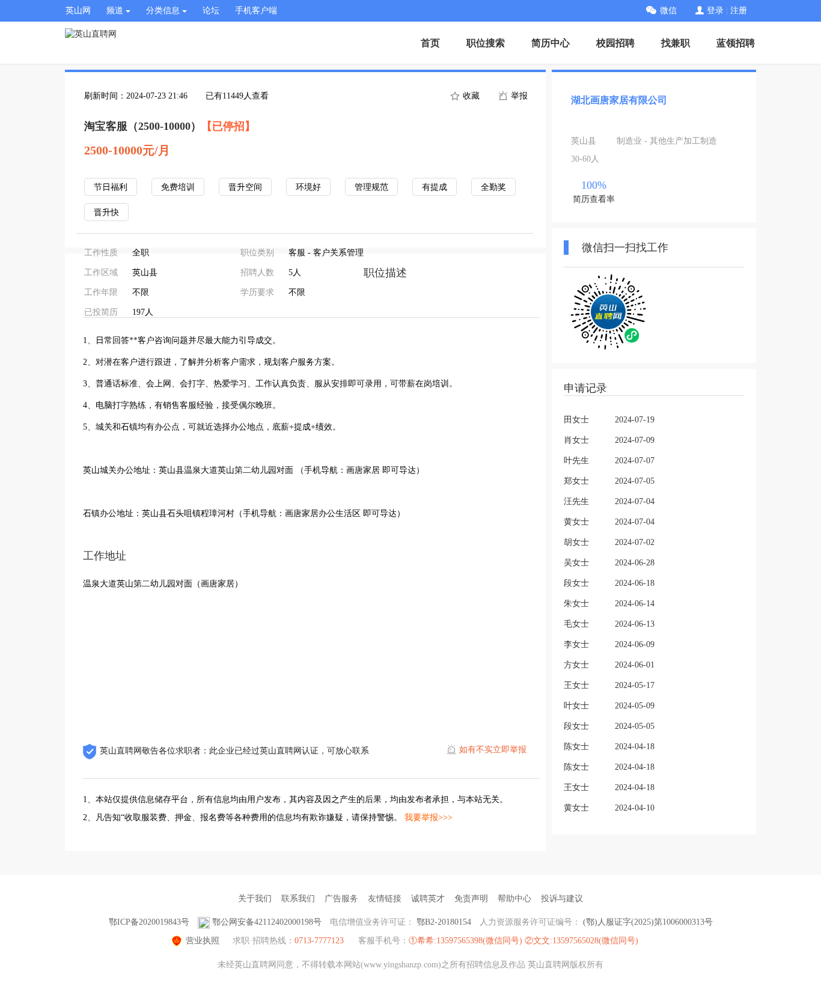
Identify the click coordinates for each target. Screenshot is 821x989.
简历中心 (550, 43)
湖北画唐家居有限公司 (619, 100)
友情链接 (384, 898)
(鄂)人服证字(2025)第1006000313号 (648, 922)
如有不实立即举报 (492, 749)
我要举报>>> (428, 817)
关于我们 (255, 898)
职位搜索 (485, 43)
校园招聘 (615, 43)
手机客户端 (256, 10)
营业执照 (202, 940)
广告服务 (341, 898)
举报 (518, 95)
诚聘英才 (428, 898)
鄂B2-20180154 (444, 922)
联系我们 (298, 898)
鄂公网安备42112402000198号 (267, 922)
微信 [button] (668, 10)
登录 (715, 10)
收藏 (470, 95)
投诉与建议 (562, 898)
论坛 (211, 10)
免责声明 (471, 898)
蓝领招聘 (735, 43)
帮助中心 (514, 898)
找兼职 (675, 43)
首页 (430, 43)
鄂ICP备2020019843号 (149, 922)
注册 (738, 10)
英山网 (78, 10)
